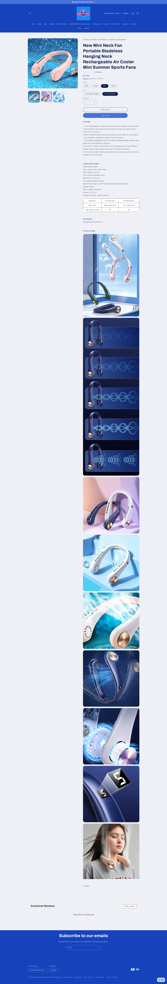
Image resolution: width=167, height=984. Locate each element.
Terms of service (88, 977)
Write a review (130, 906)
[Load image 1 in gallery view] (34, 97)
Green (96, 86)
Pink (104, 86)
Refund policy (67, 977)
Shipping (86, 78)
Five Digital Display (92, 94)
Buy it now (105, 115)
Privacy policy (78, 977)
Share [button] (87, 886)
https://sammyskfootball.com (41, 977)
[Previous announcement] (28, 2)
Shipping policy (99, 977)
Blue (86, 86)
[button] (30, 13)
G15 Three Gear (110, 94)
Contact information (112, 977)
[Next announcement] (139, 2)
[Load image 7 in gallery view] (59, 97)
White (113, 86)
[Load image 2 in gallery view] (46, 97)
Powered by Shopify (55, 977)
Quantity (86, 98)
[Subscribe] (99, 947)
